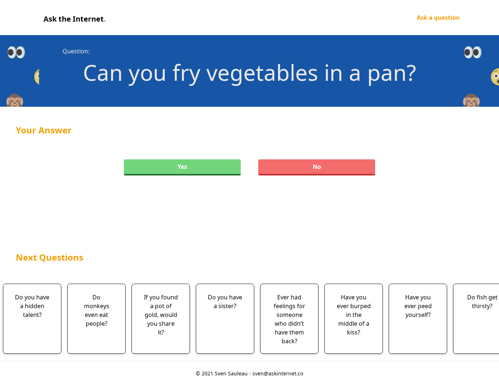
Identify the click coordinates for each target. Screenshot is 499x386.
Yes (182, 167)
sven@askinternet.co (277, 373)
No (317, 167)
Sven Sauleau (232, 373)
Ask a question (438, 18)
